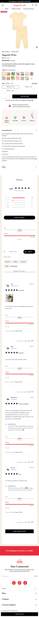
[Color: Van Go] (27, 78)
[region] (19, 197)
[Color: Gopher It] (13, 74)
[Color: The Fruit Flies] (31, 74)
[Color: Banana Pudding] (4, 74)
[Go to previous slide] (2, 1)
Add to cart (19, 614)
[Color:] (18, 74)
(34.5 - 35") (10, 86)
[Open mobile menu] (3, 5)
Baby (7, 9)
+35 (31, 78)
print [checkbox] (6, 266)
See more (19, 239)
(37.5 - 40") (10, 90)
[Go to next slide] (36, 1)
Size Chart (34, 83)
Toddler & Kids (16, 9)
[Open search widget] (33, 5)
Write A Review (19, 217)
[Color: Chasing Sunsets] (27, 74)
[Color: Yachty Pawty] (8, 78)
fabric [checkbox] (15, 261)
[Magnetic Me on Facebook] (14, 583)
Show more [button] (13, 266)
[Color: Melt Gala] (22, 74)
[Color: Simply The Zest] (13, 78)
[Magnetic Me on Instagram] (19, 583)
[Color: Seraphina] (4, 78)
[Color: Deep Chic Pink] (18, 78)
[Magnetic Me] (19, 5)
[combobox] (19, 271)
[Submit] (35, 576)
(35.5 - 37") (28, 86)
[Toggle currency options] (35, 588)
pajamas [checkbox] (23, 261)
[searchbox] (14, 251)
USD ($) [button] (4, 588)
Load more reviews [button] (19, 531)
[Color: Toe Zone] (8, 74)
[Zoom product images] (37, 47)
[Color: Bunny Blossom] (22, 78)
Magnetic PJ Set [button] (18, 331)
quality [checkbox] (7, 261)
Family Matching (28, 9)
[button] (36, 5)
